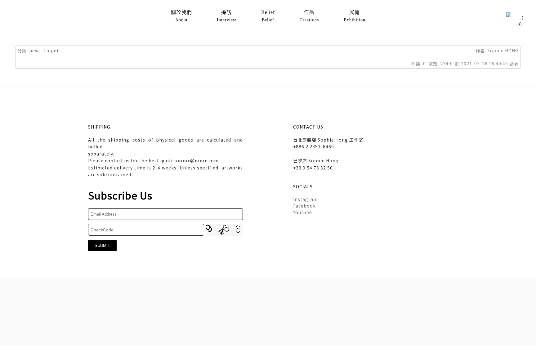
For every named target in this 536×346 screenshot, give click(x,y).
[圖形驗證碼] (224, 230)
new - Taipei (43, 50)
